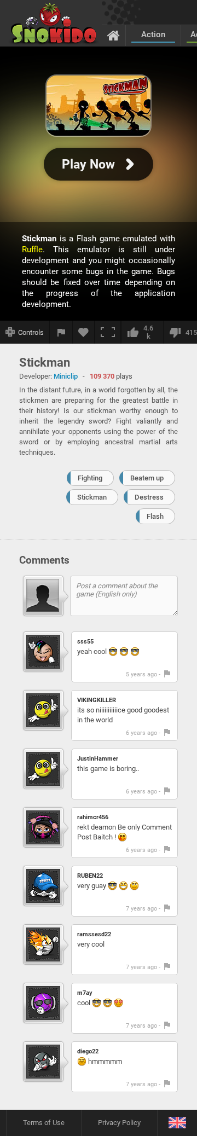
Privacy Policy (119, 1122)
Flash (155, 516)
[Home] (113, 35)
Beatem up (147, 478)
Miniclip (66, 376)
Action (153, 34)
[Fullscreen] (108, 332)
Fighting (90, 478)
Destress (149, 497)
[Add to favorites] (84, 332)
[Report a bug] (61, 332)
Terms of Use (44, 1122)
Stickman (92, 497)
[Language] (177, 1123)
